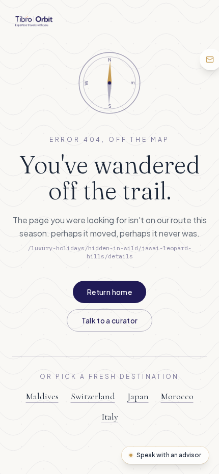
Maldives (42, 396)
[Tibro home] (34, 21)
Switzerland (93, 396)
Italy (109, 416)
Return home (109, 292)
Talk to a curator (109, 320)
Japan (138, 396)
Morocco (177, 396)
